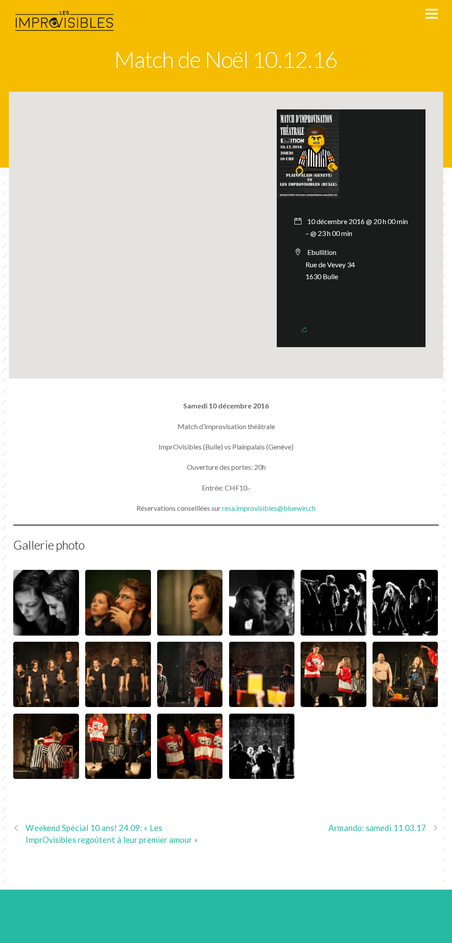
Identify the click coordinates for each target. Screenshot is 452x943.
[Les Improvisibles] (65, 34)
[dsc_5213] (405, 629)
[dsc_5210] (189, 629)
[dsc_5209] (118, 629)
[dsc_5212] (333, 629)
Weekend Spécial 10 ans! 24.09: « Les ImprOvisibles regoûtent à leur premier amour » (111, 834)
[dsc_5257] (189, 773)
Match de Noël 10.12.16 (226, 59)
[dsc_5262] (261, 773)
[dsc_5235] (46, 773)
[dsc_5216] (118, 701)
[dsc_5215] (46, 701)
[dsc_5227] (333, 701)
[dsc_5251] (118, 773)
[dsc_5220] (189, 701)
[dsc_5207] (46, 629)
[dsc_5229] (405, 701)
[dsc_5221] (261, 701)
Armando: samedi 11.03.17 (377, 828)
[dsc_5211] (261, 629)
